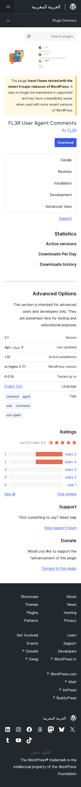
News (71, 604)
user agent (13, 415)
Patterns (31, 620)
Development (61, 194)
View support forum (60, 527)
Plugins (32, 612)
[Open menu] (7, 7)
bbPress (67, 690)
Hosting (70, 612)
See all (9, 494)
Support (65, 218)
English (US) (13, 386)
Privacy (70, 620)
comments (23, 405)
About (71, 596)
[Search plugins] (28, 36)
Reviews (65, 171)
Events (32, 643)
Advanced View (59, 206)
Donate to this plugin (59, 568)
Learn (71, 635)
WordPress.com (61, 674)
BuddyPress (64, 698)
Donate (29, 651)
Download (66, 142)
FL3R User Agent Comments (42, 123)
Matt (70, 682)
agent (26, 396)
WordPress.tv (63, 659)
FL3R (72, 130)
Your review (66, 494)
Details (66, 160)
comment (12, 396)
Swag (31, 659)
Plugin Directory (64, 20)
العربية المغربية (54, 718)
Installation (63, 183)
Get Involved (27, 635)
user (9, 405)
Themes (31, 604)
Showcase (29, 596)
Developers (67, 651)
